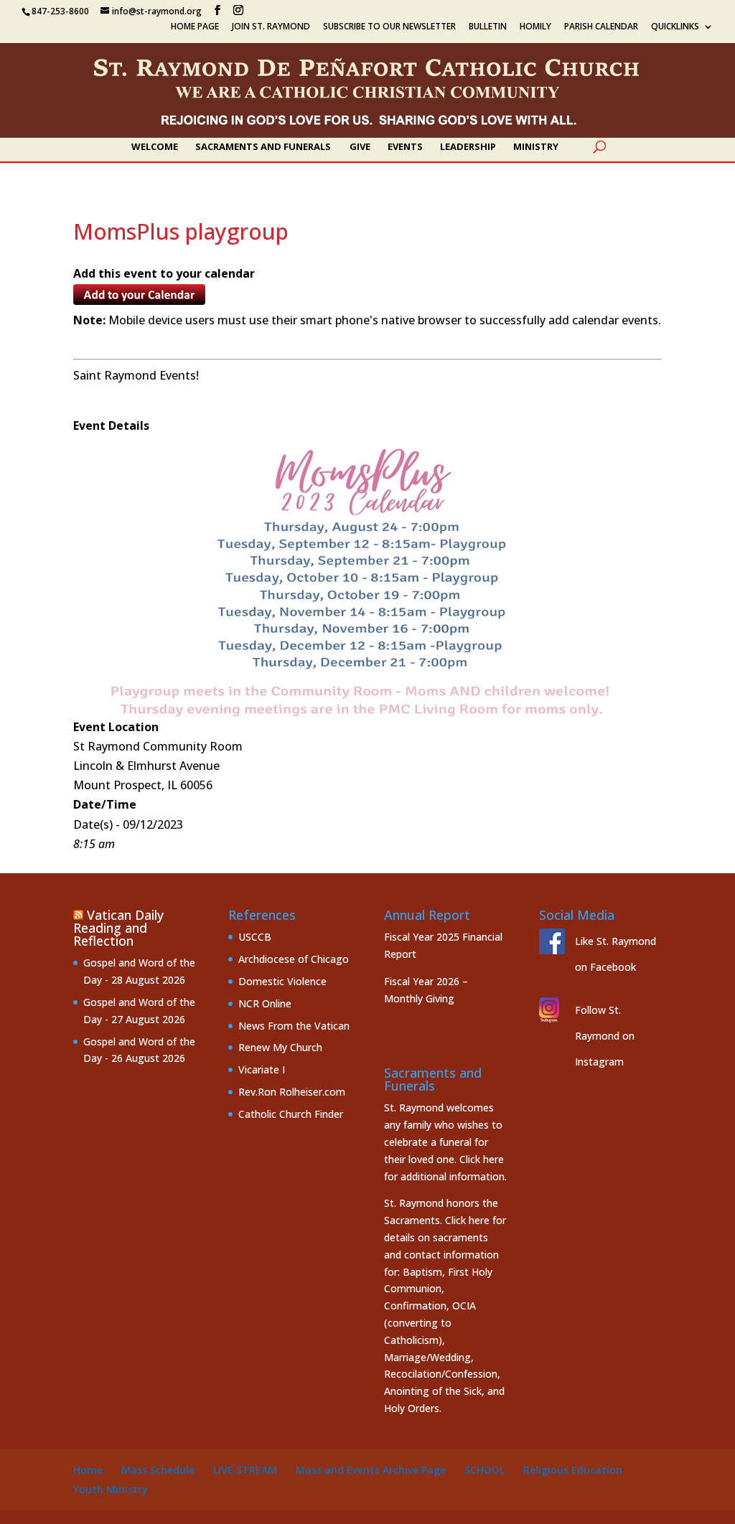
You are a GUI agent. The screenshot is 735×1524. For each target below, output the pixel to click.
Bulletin (488, 27)
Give (360, 147)
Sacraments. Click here (437, 1220)
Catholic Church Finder (290, 1114)
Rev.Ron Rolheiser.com (291, 1092)
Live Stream (245, 1470)
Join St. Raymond (271, 27)
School (484, 1470)
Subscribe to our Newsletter (389, 27)
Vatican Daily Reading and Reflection (118, 927)
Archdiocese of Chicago (293, 959)
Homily (535, 27)
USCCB (254, 937)
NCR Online (264, 1003)
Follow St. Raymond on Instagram (605, 1035)
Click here (481, 1159)
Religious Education (572, 1470)
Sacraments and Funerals (263, 147)
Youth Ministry (110, 1489)
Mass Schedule (158, 1470)
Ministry (535, 147)
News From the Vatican (294, 1026)
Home (88, 1470)
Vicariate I (261, 1069)
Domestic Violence (282, 981)
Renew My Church (280, 1047)
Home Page (195, 27)
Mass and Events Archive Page (371, 1470)
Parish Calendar (601, 27)
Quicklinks (675, 27)
